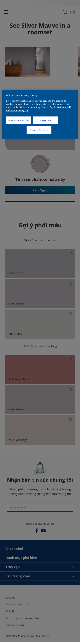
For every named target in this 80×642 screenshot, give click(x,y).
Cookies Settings (39, 130)
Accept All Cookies (18, 120)
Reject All (45, 120)
